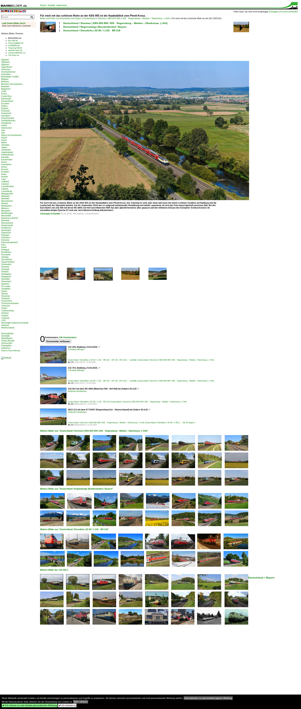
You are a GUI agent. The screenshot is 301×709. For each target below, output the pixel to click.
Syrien (4, 291)
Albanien (5, 62)
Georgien (5, 116)
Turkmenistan (7, 310)
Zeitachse (5, 348)
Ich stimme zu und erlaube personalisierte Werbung (29, 705)
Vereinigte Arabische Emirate (15, 323)
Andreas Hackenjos (77, 391)
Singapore (6, 276)
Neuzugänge (7, 333)
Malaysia (5, 196)
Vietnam (5, 325)
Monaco (5, 208)
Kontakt (51, 5)
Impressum (61, 5)
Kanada (5, 157)
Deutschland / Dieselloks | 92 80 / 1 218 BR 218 (91, 30)
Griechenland (7, 118)
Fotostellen (6, 345)
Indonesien (6, 128)
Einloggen (274, 11)
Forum (43, 5)
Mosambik (6, 215)
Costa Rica (6, 96)
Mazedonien (7, 201)
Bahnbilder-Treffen (10, 77)
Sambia (5, 257)
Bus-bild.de (13, 41)
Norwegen (6, 230)
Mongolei (5, 211)
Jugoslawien (7, 152)
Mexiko (4, 203)
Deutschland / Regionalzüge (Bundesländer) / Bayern (94, 26)
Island (4, 137)
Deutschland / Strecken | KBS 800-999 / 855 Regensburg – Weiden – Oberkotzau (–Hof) (115, 23)
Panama (5, 240)
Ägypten (5, 59)
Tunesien (5, 306)
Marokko (5, 198)
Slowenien (6, 281)
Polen (4, 247)
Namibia (5, 220)
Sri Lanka (5, 286)
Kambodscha (7, 154)
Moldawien (6, 206)
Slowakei (5, 279)
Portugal (5, 250)
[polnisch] (20, 11)
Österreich (6, 232)
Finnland (5, 111)
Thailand (5, 298)
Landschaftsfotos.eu (16, 53)
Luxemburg (6, 191)
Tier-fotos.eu (13, 55)
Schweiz (5, 267)
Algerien (5, 64)
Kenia (4, 162)
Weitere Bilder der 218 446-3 (54, 570)
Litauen (4, 189)
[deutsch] (6, 11)
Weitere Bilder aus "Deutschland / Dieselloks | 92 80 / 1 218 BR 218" (74, 529)
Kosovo (4, 169)
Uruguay (5, 318)
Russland (5, 254)
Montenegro (7, 213)
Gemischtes (6, 343)
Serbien (5, 271)
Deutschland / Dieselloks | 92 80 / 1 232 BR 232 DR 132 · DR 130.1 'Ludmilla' (102, 360)
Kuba (3, 174)
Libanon (5, 184)
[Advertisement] (129, 46)
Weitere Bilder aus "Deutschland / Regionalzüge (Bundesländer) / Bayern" (76, 489)
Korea (4, 167)
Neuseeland (7, 223)
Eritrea (4, 106)
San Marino (6, 259)
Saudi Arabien (8, 262)
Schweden (6, 264)
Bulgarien (5, 89)
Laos (3, 179)
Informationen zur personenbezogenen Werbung (208, 698)
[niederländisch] (24, 11)
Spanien (5, 284)
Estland (4, 108)
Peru (3, 245)
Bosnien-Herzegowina (11, 84)
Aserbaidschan (8, 72)
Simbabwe (6, 274)
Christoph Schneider (50, 213)
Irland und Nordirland (11, 135)
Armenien (5, 69)
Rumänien (6, 252)
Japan (4, 147)
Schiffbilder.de (14, 45)
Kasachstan (6, 159)
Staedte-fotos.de (15, 50)
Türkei (4, 308)
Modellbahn (7, 338)
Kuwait (4, 176)
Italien (4, 142)
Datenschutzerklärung (10, 350)
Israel (3, 140)
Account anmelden (289, 11)
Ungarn (4, 315)
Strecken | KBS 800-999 (109, 18)
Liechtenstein (7, 186)
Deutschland (89, 18)
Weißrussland (7, 327)
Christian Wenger (76, 349)
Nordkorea (6, 228)
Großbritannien (8, 120)
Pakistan (5, 235)
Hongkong (6, 123)
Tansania (5, 296)
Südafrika (5, 288)
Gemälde (5, 336)
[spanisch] (17, 11)
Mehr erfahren (81, 701)
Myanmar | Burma (9, 218)
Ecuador (5, 103)
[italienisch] (13, 11)
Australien (6, 74)
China (4, 94)
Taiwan (4, 293)
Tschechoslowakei (10, 303)
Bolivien (5, 81)
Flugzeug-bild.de (15, 48)
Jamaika (5, 145)
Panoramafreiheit (9, 242)
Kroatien (5, 172)
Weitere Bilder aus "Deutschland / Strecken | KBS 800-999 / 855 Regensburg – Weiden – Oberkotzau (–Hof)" (94, 431)
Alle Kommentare (67, 337)
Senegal (5, 269)
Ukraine (5, 313)
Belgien (5, 79)
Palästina (5, 237)
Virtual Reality (7, 341)
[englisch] (2, 11)
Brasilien (5, 86)
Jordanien (6, 150)
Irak (3, 130)
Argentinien (6, 67)
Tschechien (6, 301)
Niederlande (7, 225)
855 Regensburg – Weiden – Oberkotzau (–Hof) (146, 18)
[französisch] (9, 11)
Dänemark (6, 98)
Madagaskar (7, 193)
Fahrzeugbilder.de (15, 43)
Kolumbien (6, 164)
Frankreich (6, 113)
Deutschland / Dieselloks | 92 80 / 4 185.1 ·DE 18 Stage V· (170, 423)
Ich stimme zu (67, 705)
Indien (4, 125)
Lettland (5, 181)
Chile (3, 91)
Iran (3, 133)
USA (3, 320)
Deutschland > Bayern (261, 577)
